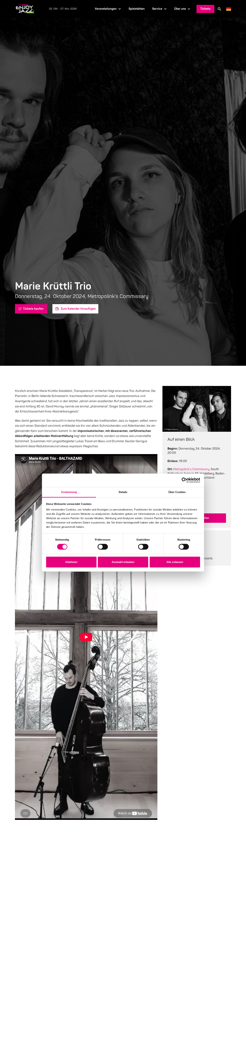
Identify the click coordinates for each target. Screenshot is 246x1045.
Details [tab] (123, 491)
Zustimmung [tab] (69, 491)
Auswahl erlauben (123, 562)
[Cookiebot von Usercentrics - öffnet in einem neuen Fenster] (184, 480)
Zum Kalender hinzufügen (78, 309)
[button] (219, 9)
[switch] (103, 547)
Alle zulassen (174, 562)
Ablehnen (71, 562)
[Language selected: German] (227, 9)
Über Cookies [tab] (177, 491)
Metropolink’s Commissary (191, 469)
